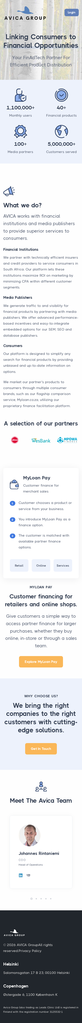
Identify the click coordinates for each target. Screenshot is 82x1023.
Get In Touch (41, 749)
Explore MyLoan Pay (41, 662)
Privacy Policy (30, 951)
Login (71, 12)
